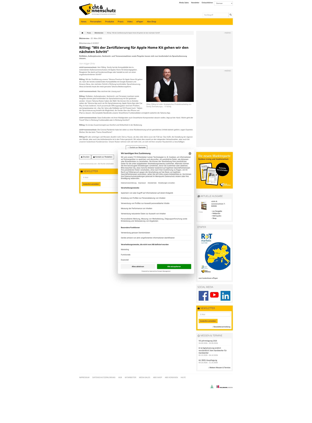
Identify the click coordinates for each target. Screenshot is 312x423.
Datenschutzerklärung (103, 377)
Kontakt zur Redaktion (102, 157)
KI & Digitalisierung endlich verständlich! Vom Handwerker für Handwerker (213, 350)
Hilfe (183, 377)
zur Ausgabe (217, 211)
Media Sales (184, 3)
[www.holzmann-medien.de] (223, 388)
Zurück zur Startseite (136, 147)
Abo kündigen (171, 377)
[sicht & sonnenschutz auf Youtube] (214, 296)
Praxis (120, 21)
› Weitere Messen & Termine (219, 368)
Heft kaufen (216, 216)
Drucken (85, 157)
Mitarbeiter (130, 377)
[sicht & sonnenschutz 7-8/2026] (204, 210)
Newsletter (195, 3)
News (83, 21)
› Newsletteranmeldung (221, 327)
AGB (120, 377)
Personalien (95, 21)
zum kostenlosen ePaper (208, 278)
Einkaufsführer (207, 3)
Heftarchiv (216, 213)
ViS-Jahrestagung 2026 (208, 341)
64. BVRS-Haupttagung (208, 360)
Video (130, 21)
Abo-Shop (151, 21)
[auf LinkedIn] (225, 296)
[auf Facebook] (203, 296)
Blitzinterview (99, 33)
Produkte (109, 21)
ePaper (139, 21)
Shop (214, 218)
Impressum (84, 377)
